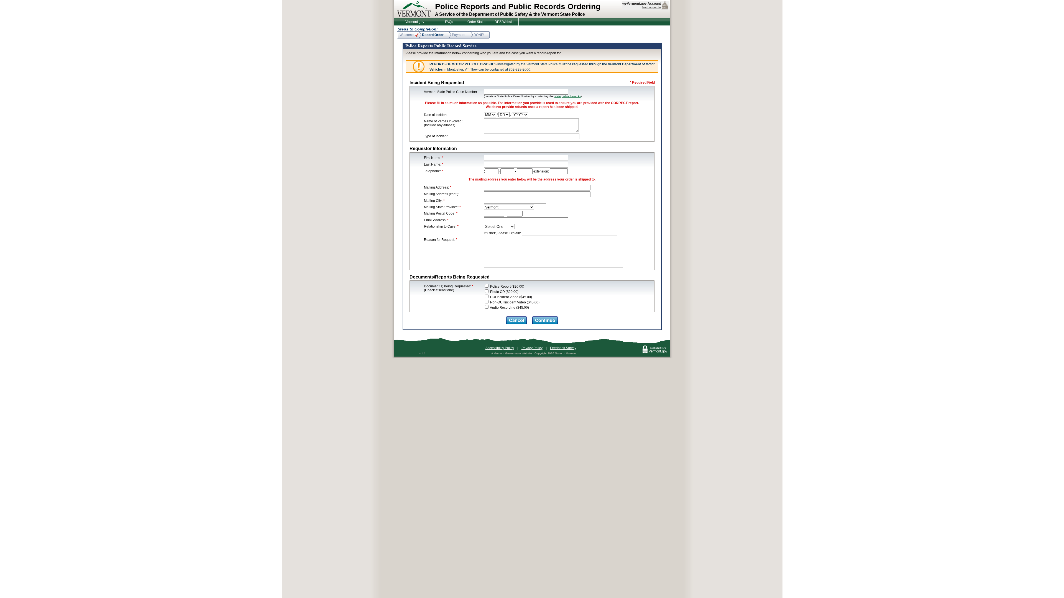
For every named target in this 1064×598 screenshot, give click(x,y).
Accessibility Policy (499, 348)
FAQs (449, 22)
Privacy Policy (532, 348)
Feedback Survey (563, 348)
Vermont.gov (414, 22)
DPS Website (505, 22)
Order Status (476, 22)
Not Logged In (651, 7)
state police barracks (567, 96)
